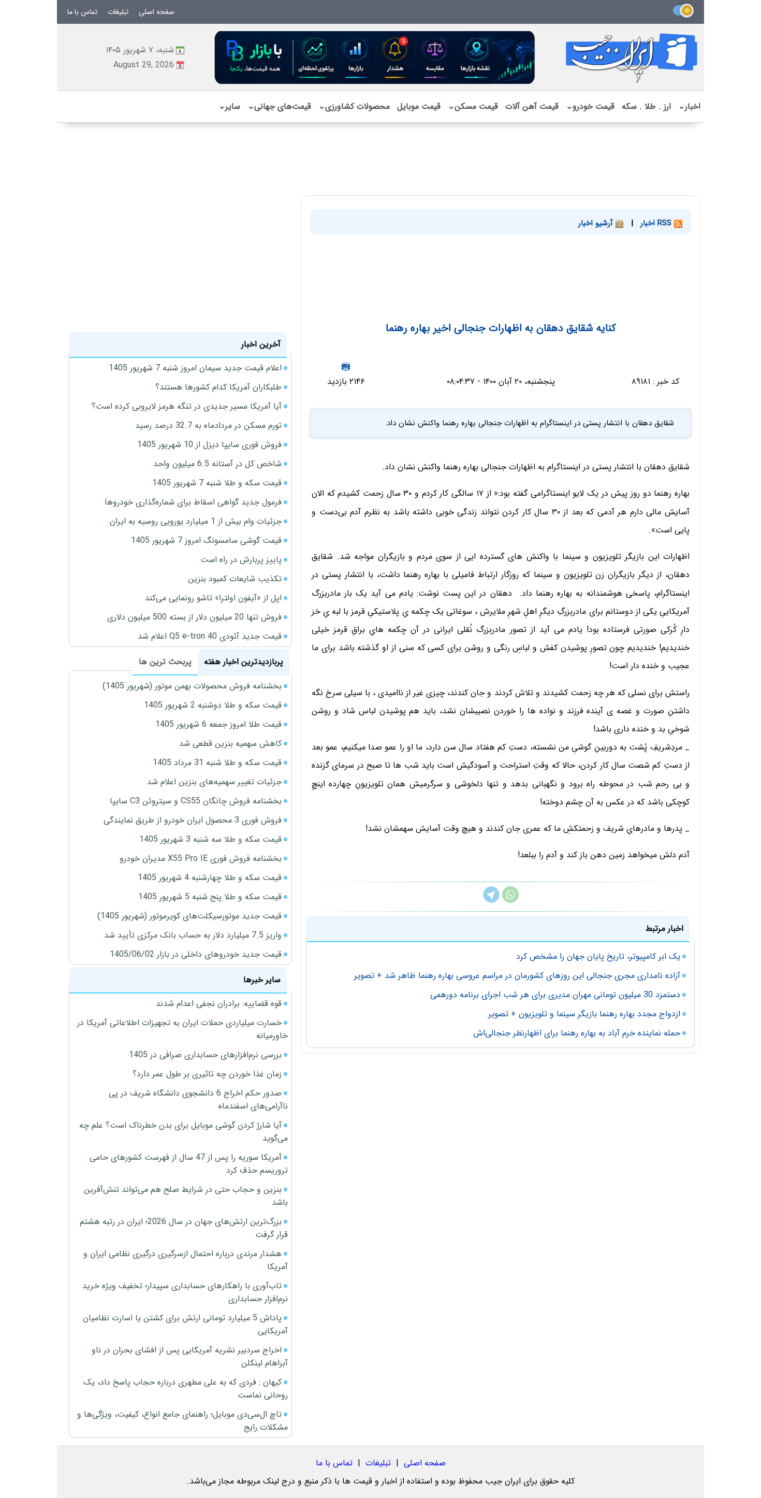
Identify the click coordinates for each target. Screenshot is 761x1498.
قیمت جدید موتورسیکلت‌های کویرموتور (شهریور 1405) (189, 916)
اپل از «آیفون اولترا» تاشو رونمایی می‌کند (213, 598)
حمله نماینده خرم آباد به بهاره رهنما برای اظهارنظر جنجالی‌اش (576, 1033)
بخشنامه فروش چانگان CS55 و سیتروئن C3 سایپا (196, 801)
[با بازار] (375, 57)
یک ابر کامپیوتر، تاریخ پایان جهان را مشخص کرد (598, 956)
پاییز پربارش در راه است (241, 559)
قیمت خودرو (590, 106)
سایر (229, 106)
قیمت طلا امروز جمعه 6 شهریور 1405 (218, 724)
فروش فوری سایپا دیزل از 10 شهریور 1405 (209, 444)
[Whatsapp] (510, 900)
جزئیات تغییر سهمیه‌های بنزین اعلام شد (214, 781)
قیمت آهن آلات (532, 106)
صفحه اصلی (156, 12)
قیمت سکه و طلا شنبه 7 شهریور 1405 (217, 483)
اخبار (689, 106)
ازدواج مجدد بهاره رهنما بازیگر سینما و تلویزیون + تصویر (584, 1013)
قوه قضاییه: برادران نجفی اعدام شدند (219, 1003)
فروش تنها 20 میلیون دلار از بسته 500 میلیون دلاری (194, 617)
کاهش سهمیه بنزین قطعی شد (230, 743)
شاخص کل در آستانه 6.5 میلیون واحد (217, 463)
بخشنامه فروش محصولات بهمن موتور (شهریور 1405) (192, 686)
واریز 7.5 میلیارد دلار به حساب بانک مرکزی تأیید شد (193, 935)
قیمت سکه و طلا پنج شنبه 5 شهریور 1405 (210, 896)
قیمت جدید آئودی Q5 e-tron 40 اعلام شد (210, 636)
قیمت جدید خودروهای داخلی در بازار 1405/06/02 (196, 954)
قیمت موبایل (419, 106)
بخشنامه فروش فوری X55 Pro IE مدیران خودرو (201, 858)
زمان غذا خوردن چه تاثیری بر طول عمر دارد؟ (207, 1074)
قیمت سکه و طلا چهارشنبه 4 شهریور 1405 (210, 877)
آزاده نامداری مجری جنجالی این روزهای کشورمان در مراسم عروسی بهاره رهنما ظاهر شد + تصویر (517, 975)
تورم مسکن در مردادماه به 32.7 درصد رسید (208, 425)
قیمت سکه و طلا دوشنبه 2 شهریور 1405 (213, 705)
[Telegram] (491, 900)
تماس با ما (82, 12)
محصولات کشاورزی (354, 106)
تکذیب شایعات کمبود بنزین (235, 578)
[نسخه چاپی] (346, 366)
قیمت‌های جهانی (279, 106)
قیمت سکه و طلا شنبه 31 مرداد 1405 (217, 762)
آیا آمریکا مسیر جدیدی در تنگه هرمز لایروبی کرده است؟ (187, 406)
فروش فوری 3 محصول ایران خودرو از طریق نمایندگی (193, 820)
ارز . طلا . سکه (646, 106)
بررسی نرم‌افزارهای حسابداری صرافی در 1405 (205, 1054)
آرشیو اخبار (597, 223)
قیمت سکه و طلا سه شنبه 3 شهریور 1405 (210, 839)
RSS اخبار (657, 223)
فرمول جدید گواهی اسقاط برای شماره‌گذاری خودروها (193, 502)
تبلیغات (118, 12)
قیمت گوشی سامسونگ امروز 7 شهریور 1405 (206, 540)
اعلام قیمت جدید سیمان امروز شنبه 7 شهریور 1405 (195, 368)
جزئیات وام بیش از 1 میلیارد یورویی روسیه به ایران (196, 521)
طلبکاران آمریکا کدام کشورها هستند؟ (218, 387)
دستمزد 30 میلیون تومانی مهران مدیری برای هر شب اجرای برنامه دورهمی (555, 994)
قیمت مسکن (473, 106)
